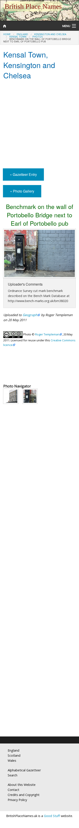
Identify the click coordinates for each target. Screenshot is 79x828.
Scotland (14, 755)
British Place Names (33, 6)
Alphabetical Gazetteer (24, 770)
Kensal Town (17, 36)
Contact (13, 790)
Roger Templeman (47, 334)
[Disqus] (39, 556)
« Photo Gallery (22, 191)
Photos (37, 36)
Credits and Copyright (24, 795)
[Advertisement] (39, 124)
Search (12, 775)
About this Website (22, 785)
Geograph (30, 315)
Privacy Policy (17, 800)
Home (7, 34)
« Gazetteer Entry (23, 174)
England (22, 34)
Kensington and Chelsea (50, 34)
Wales (12, 760)
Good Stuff (52, 816)
